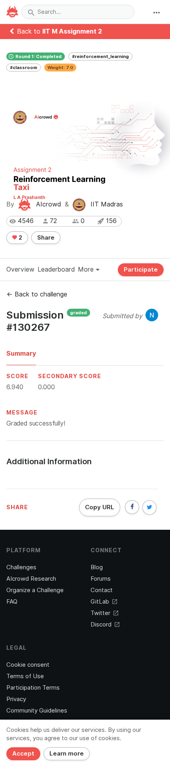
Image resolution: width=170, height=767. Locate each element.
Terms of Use (25, 676)
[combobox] (77, 12)
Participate (141, 269)
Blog (97, 567)
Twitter (100, 613)
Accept (23, 753)
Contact (102, 590)
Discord (101, 624)
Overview (20, 269)
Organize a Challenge (35, 590)
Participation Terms (33, 687)
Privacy (16, 699)
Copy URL (99, 507)
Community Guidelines (36, 710)
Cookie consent (27, 664)
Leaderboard (56, 269)
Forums (101, 578)
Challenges (21, 567)
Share (46, 237)
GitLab (100, 601)
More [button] (87, 269)
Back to (59, 31)
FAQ (11, 601)
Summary (21, 353)
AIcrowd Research (31, 578)
